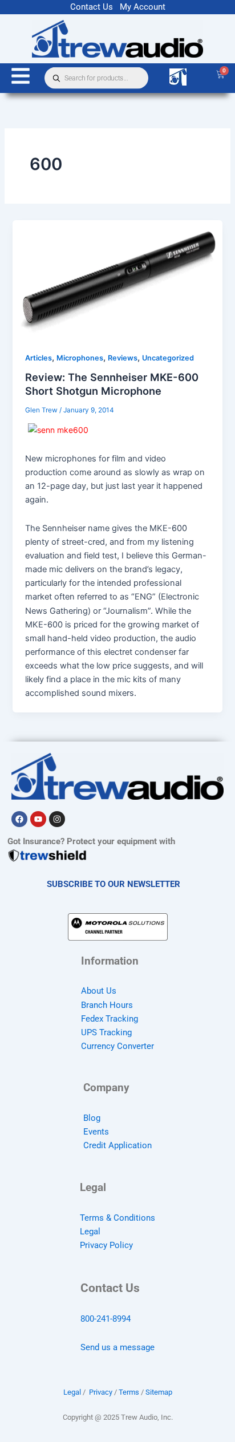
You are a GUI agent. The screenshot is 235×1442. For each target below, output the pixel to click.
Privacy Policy (106, 1245)
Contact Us (91, 7)
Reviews (122, 358)
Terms (129, 1392)
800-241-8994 (105, 1319)
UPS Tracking (106, 1032)
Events (96, 1132)
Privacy (100, 1392)
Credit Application (117, 1145)
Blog (91, 1118)
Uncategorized (168, 358)
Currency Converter (117, 1046)
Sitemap (158, 1392)
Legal (90, 1231)
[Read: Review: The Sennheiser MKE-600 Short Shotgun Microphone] (117, 278)
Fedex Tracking (109, 1019)
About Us (98, 991)
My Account (142, 7)
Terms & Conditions (117, 1218)
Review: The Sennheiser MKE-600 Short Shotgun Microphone (111, 384)
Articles (38, 358)
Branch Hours (107, 1005)
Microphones (79, 358)
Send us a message (117, 1347)
